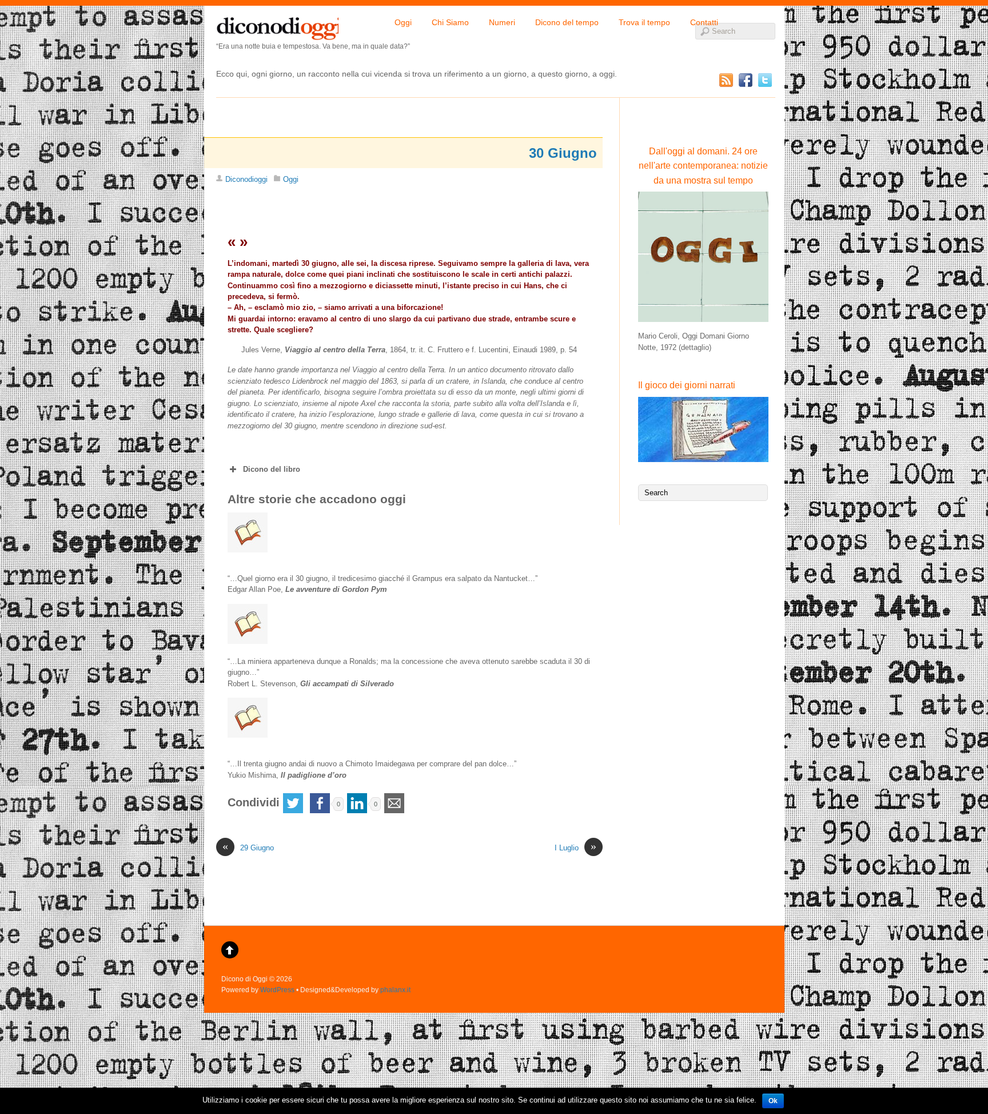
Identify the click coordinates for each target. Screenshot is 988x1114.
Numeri (502, 22)
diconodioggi (277, 26)
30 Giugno (563, 153)
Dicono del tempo (567, 22)
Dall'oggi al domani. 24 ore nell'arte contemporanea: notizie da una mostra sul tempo (703, 165)
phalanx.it (395, 989)
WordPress (277, 989)
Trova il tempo (644, 22)
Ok (773, 1101)
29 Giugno (248, 847)
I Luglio (575, 847)
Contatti (704, 22)
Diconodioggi (246, 179)
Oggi (403, 22)
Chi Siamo (450, 22)
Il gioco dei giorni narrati (686, 385)
